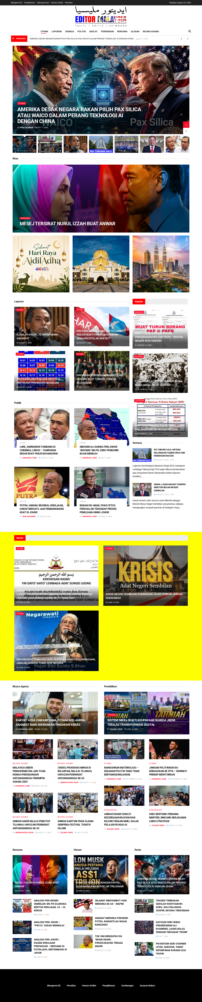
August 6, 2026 (25, 343)
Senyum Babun (147, 985)
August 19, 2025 (130, 829)
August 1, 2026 (85, 343)
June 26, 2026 (41, 930)
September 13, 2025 (133, 779)
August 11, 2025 (89, 782)
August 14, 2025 (104, 950)
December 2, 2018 (144, 389)
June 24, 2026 (113, 602)
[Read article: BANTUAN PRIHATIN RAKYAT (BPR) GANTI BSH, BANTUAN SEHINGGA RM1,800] (160, 417)
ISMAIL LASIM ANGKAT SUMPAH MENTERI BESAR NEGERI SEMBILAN (170, 487)
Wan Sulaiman (26, 128)
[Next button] (186, 124)
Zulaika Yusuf (66, 833)
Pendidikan (107, 31)
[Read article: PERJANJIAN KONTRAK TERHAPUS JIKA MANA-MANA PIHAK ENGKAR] (160, 373)
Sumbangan (127, 985)
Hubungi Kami (43, 3)
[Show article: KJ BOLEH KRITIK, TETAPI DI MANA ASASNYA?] (75, 144)
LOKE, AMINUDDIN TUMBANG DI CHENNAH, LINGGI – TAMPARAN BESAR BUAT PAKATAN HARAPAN (39, 450)
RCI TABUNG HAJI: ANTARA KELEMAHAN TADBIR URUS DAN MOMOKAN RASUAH (169, 452)
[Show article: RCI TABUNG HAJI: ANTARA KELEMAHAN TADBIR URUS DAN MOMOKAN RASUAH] (101, 144)
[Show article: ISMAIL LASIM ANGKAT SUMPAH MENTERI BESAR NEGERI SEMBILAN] (152, 144)
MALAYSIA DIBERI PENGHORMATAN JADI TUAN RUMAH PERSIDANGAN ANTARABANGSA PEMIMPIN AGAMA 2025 (29, 774)
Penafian (69, 3)
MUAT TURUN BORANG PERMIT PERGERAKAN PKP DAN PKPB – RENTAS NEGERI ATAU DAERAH (159, 337)
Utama (44, 31)
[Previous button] (186, 131)
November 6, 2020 (144, 434)
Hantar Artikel (57, 3)
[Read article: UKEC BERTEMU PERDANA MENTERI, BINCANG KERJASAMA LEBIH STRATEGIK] (169, 796)
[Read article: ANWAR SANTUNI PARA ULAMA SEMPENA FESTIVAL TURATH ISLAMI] (78, 803)
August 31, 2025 (104, 908)
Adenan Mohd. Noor (69, 782)
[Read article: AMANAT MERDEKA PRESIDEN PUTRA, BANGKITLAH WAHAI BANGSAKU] (83, 923)
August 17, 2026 (146, 891)
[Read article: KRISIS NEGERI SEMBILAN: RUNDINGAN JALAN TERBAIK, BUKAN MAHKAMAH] (145, 575)
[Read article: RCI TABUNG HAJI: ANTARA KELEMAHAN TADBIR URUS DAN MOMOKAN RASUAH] (142, 455)
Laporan (57, 31)
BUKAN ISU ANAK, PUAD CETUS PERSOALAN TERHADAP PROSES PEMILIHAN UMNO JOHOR (98, 509)
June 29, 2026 (45, 516)
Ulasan (135, 31)
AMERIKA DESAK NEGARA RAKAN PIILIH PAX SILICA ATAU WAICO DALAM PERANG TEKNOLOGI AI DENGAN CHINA (82, 38)
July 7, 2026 (163, 936)
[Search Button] (189, 31)
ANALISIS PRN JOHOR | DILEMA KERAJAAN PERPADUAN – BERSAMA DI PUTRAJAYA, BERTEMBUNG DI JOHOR (50, 946)
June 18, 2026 (132, 729)
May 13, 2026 (41, 729)
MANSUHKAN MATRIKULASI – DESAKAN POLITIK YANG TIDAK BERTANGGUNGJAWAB (122, 771)
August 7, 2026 (46, 230)
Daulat (93, 31)
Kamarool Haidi (29, 230)
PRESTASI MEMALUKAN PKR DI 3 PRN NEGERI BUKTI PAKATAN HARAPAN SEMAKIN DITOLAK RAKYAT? (99, 334)
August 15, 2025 (175, 825)
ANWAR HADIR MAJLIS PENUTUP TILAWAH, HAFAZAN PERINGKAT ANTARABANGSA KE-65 (31, 825)
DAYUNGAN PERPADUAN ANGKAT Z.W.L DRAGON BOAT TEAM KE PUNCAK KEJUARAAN (100, 379)
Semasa (69, 31)
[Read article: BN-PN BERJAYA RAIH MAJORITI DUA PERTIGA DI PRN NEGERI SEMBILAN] (41, 371)
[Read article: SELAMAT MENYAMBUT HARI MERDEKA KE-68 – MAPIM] (83, 906)
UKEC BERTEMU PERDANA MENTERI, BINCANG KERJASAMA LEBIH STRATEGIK (167, 818)
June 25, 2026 (24, 602)
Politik (81, 31)
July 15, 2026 (84, 387)
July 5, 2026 (105, 458)
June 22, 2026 (163, 958)
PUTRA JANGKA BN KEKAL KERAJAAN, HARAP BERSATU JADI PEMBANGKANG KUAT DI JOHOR (42, 509)
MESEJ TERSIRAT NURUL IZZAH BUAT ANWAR (67, 223)
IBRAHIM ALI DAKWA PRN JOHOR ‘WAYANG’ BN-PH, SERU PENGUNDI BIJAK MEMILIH (99, 450)
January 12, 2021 (144, 345)
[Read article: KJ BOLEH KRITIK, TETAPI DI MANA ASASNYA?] (41, 326)
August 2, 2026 (46, 458)
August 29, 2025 (40, 786)
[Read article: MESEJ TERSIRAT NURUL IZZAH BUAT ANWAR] (40, 874)
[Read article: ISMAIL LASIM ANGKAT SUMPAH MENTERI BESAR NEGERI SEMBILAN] (142, 489)
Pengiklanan (29, 3)
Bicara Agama (151, 31)
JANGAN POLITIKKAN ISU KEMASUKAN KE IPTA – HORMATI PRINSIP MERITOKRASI (168, 771)
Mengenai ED (16, 3)
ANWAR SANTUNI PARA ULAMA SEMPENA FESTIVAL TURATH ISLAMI (75, 825)
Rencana (122, 31)
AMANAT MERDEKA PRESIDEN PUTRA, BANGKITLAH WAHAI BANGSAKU (111, 921)
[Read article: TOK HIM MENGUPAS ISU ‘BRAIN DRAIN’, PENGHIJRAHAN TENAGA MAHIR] (83, 941)
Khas (19, 715)
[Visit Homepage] (101, 16)
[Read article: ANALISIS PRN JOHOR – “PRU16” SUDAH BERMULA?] (22, 927)
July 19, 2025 (82, 833)
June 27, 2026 (106, 516)
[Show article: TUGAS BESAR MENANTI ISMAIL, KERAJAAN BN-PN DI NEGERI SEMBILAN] (126, 144)
